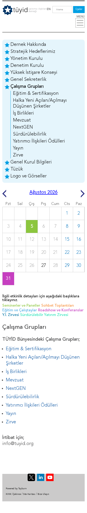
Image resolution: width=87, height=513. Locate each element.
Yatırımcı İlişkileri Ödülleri (39, 141)
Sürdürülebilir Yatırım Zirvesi (44, 315)
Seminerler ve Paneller (21, 306)
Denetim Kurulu (27, 65)
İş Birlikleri (23, 113)
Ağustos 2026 (43, 192)
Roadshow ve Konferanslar (61, 310)
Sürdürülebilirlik (29, 134)
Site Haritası (29, 494)
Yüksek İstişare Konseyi (33, 72)
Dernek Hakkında (28, 44)
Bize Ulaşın (43, 494)
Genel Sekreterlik (28, 79)
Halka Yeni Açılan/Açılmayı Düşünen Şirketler (40, 103)
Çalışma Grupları (27, 86)
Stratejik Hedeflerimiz (32, 51)
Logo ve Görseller (28, 176)
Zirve (18, 155)
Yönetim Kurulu (26, 58)
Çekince (17, 494)
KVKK (8, 494)
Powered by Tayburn (16, 489)
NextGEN (23, 127)
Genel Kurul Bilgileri (31, 162)
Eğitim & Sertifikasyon (36, 93)
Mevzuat (22, 120)
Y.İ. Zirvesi (10, 315)
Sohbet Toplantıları (57, 306)
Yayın (18, 148)
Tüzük (16, 169)
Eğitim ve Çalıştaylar (19, 310)
